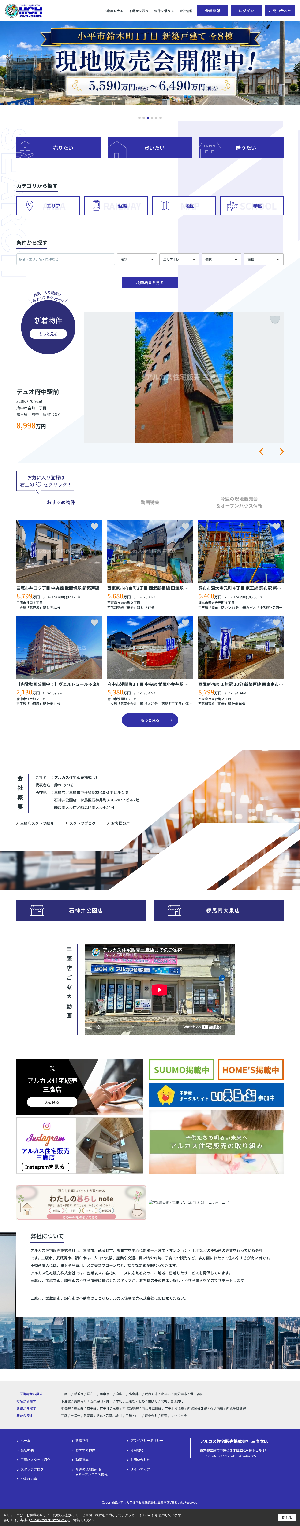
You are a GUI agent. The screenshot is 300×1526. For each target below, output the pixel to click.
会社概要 (27, 1450)
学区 (257, 205)
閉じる (287, 1517)
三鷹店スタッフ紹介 (37, 823)
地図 (190, 205)
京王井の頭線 (110, 1408)
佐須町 (153, 1401)
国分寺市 (180, 1394)
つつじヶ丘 (178, 1415)
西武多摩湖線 (236, 1408)
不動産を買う (139, 10)
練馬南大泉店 (223, 910)
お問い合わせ (280, 10)
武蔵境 (34, 607)
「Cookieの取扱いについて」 (48, 1520)
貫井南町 (81, 1401)
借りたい (246, 147)
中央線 (21, 607)
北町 (164, 1401)
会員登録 (212, 10)
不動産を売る (113, 10)
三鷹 (64, 1415)
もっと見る (48, 334)
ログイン (246, 10)
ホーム (25, 1440)
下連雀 (66, 1401)
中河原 (34, 703)
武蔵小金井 (128, 703)
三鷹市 (66, 1394)
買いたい (154, 147)
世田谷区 (196, 1394)
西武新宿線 (115, 607)
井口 (109, 1401)
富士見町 (177, 1401)
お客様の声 (120, 823)
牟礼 (119, 1401)
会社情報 (186, 10)
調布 (214, 607)
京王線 (203, 607)
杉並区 (79, 1394)
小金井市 (135, 1394)
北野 (142, 1401)
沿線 (122, 205)
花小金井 (151, 1415)
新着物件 (82, 1440)
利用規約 (136, 1450)
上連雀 (130, 1401)
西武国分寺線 (197, 1408)
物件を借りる (164, 10)
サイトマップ (140, 1469)
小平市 (166, 1394)
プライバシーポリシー (146, 1440)
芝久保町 (97, 1401)
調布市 (92, 1394)
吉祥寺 (75, 1415)
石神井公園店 (86, 910)
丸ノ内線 (217, 1408)
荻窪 (164, 1415)
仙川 (138, 1415)
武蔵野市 (151, 1394)
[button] (139, 118)
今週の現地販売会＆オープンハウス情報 (91, 1471)
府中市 (121, 1394)
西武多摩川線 (152, 1408)
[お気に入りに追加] (94, 526)
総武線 (79, 1408)
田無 (130, 607)
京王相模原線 (175, 1408)
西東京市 (106, 1394)
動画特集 (82, 1459)
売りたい (63, 147)
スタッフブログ (82, 823)
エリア (53, 205)
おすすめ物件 (85, 1450)
